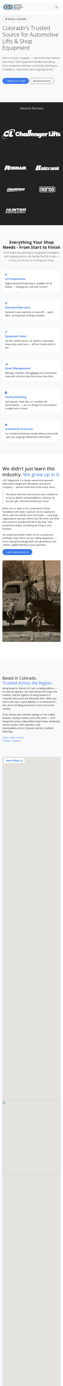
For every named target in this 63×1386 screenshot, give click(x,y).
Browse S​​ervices (42, 80)
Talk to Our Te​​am (15, 80)
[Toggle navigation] (57, 7)
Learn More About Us (17, 552)
